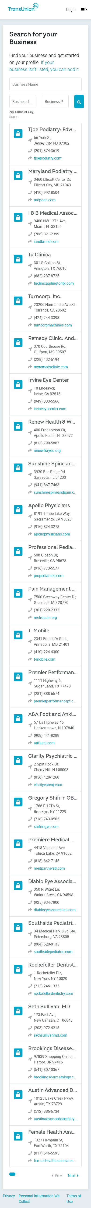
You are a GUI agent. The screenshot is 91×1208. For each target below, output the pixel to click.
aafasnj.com (44, 742)
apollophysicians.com (52, 534)
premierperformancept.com (56, 701)
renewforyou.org (47, 450)
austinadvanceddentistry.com (56, 1118)
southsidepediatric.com (53, 951)
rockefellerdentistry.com (53, 993)
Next (72, 1175)
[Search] (79, 101)
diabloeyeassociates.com (55, 909)
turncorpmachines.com (53, 325)
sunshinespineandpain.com (56, 492)
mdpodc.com (45, 199)
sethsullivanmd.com (50, 1035)
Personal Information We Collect (39, 1198)
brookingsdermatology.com (56, 1077)
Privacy (9, 1195)
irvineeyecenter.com (50, 408)
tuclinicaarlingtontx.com (54, 283)
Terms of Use (73, 1198)
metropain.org (45, 617)
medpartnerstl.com (49, 868)
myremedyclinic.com (51, 366)
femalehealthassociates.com (56, 1160)
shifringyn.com (46, 826)
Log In (71, 9)
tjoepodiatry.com (47, 158)
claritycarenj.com (48, 784)
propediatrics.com (48, 575)
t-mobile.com (44, 659)
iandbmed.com (46, 241)
